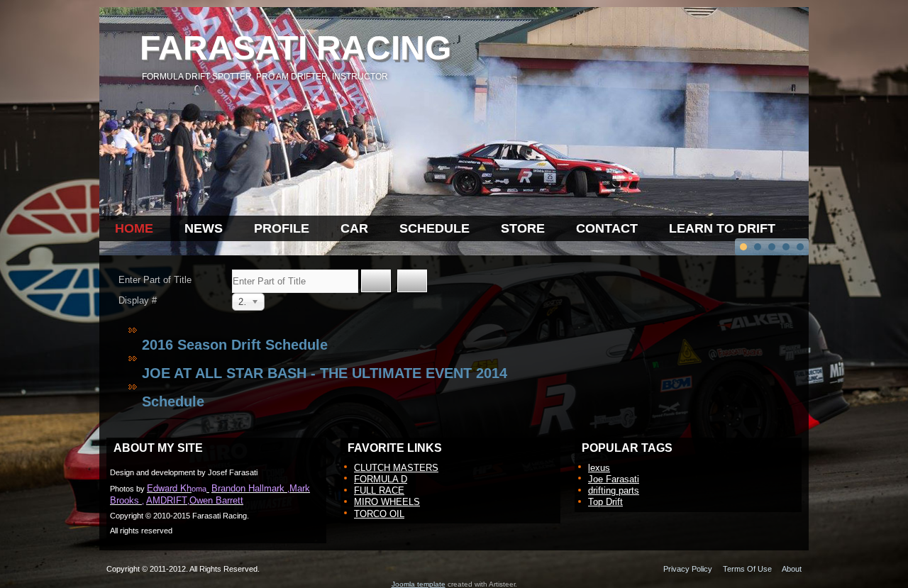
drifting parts (613, 490)
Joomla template (418, 584)
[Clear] (412, 281)
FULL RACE (379, 490)
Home (134, 228)
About (792, 569)
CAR (354, 228)
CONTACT (607, 228)
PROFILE (281, 228)
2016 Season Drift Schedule (235, 345)
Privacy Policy (687, 569)
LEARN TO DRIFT (722, 228)
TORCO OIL (379, 514)
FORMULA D (380, 479)
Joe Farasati (613, 479)
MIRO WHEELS (387, 502)
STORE (523, 228)
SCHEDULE (434, 228)
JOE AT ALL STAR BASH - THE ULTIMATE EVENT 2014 (324, 373)
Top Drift (605, 502)
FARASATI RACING (295, 48)
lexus (599, 467)
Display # (137, 300)
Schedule (173, 401)
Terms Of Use (747, 569)
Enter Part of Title (156, 279)
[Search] (376, 281)
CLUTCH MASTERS (396, 467)
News (203, 228)
